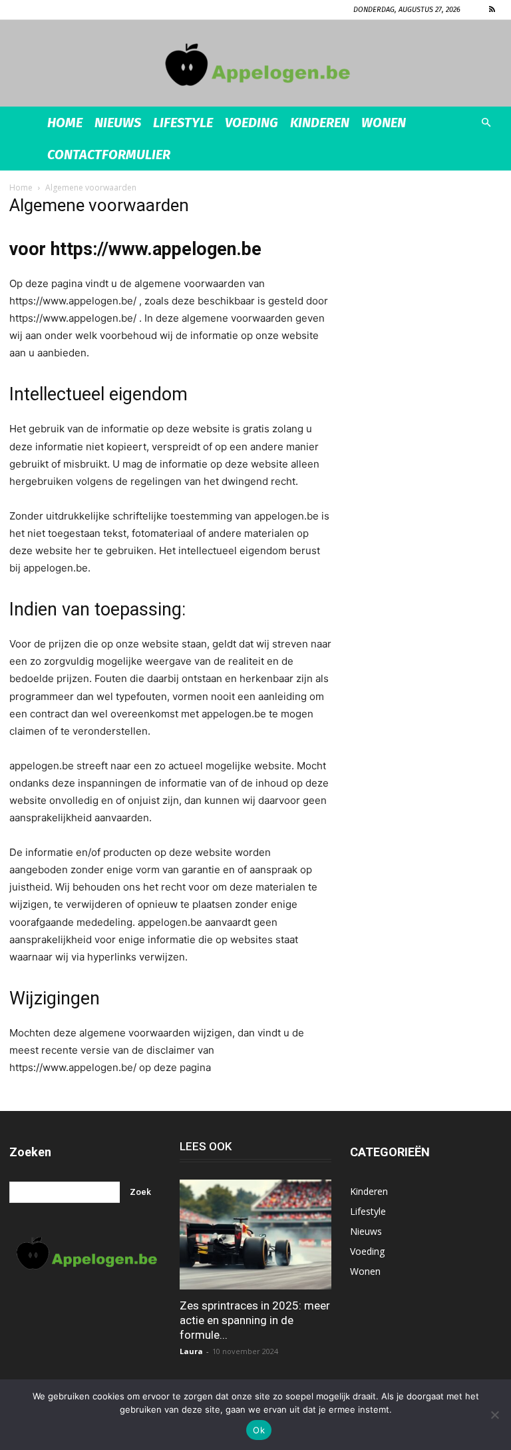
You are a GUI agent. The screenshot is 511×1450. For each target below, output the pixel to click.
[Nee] (494, 1414)
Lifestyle (183, 123)
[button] (486, 123)
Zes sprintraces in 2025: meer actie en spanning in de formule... (255, 1320)
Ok (259, 1430)
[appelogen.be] (255, 64)
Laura (191, 1351)
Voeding (251, 123)
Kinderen (319, 123)
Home (65, 123)
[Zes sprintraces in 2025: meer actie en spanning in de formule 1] (255, 1234)
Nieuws (117, 123)
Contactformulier (108, 155)
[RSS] (492, 9)
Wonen (383, 123)
